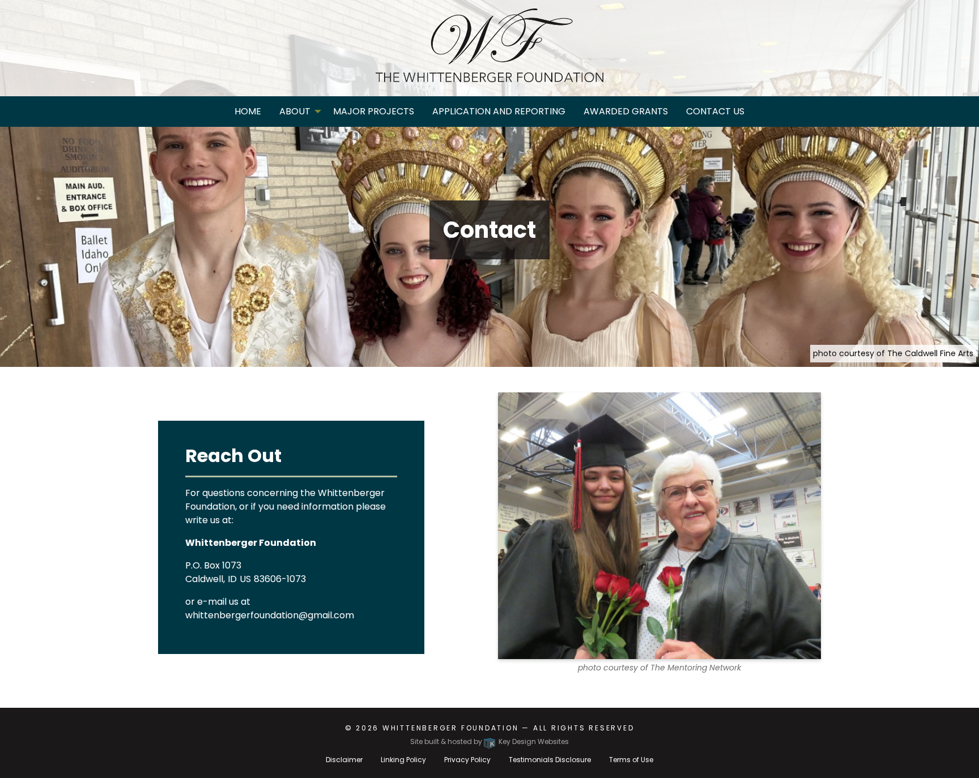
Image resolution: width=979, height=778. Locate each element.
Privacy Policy (467, 759)
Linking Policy (403, 759)
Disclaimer (344, 759)
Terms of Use (631, 759)
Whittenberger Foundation (450, 728)
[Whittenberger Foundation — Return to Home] (489, 45)
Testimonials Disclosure (550, 759)
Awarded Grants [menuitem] (626, 111)
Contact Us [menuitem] (715, 111)
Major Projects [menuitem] (373, 111)
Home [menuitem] (248, 111)
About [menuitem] (294, 111)
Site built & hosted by (489, 741)
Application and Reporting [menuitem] (498, 111)
